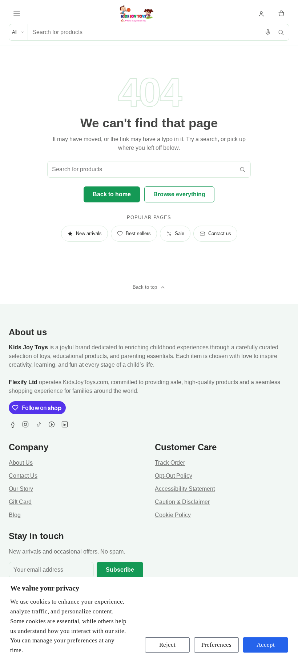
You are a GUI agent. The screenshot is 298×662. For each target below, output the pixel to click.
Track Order (170, 463)
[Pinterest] (51, 424)
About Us (21, 463)
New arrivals (89, 233)
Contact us (219, 233)
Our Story (21, 489)
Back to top (145, 287)
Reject (167, 644)
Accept (266, 644)
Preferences (216, 644)
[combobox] (144, 32)
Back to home (112, 194)
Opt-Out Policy (173, 476)
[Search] (280, 32)
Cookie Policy (173, 515)
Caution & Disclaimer (182, 502)
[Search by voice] (267, 32)
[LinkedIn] (64, 424)
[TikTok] (38, 424)
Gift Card (20, 502)
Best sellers (138, 233)
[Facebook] (12, 424)
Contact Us (23, 476)
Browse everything (179, 194)
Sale (179, 233)
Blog (15, 515)
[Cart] (281, 14)
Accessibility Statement (185, 489)
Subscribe (120, 570)
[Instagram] (25, 424)
